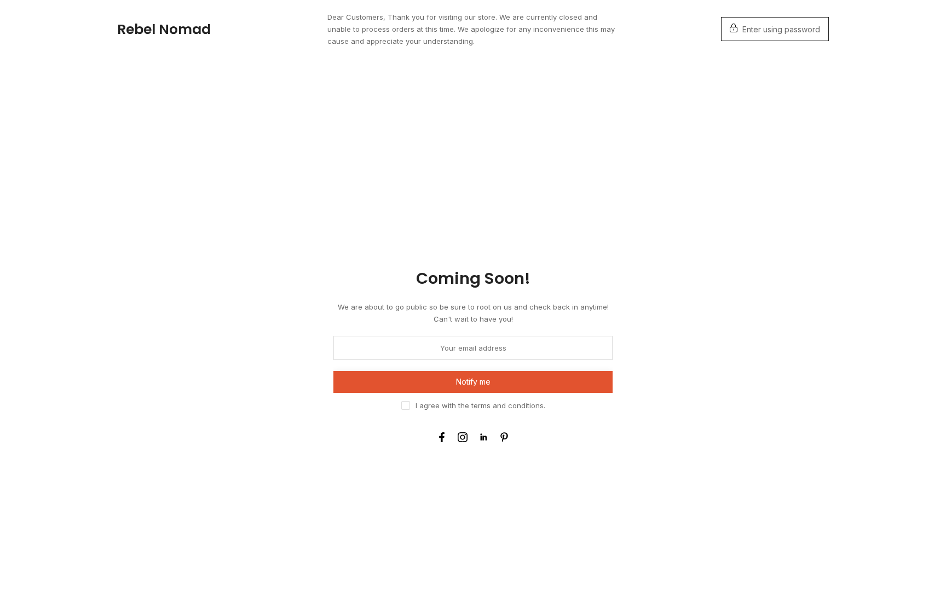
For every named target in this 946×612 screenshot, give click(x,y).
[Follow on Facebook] (442, 437)
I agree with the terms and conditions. (480, 405)
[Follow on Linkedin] (483, 437)
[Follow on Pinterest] (504, 437)
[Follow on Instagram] (463, 437)
